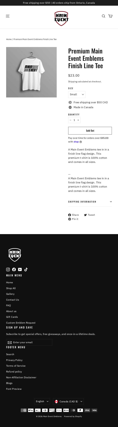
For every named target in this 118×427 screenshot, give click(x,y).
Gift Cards (12, 316)
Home (9, 39)
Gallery (10, 293)
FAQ (8, 305)
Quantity (74, 114)
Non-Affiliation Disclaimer (21, 377)
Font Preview (14, 388)
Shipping (72, 81)
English (40, 401)
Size (70, 88)
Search (10, 354)
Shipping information (82, 201)
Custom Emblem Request (21, 322)
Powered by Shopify (73, 416)
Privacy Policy (14, 360)
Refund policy (14, 371)
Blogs (9, 383)
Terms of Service (16, 365)
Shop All (11, 288)
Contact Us (12, 299)
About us (11, 311)
